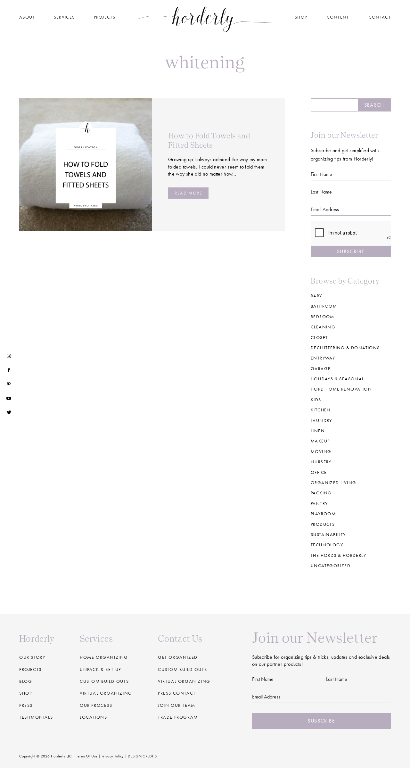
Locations (93, 717)
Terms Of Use (87, 756)
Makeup (320, 441)
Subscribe (351, 251)
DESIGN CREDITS (142, 756)
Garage (321, 368)
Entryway (323, 358)
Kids (316, 399)
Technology (327, 545)
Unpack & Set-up (100, 669)
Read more (188, 193)
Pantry (319, 503)
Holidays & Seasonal (337, 379)
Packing (321, 493)
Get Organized (178, 657)
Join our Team (176, 705)
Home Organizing (104, 657)
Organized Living (333, 482)
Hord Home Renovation (341, 389)
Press (26, 705)
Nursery (321, 462)
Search (374, 105)
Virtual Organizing (106, 693)
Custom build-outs (104, 681)
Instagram (8, 356)
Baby (316, 296)
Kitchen (321, 410)
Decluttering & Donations (345, 348)
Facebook (8, 370)
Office (319, 472)
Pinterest (8, 384)
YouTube (8, 398)
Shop (301, 17)
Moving (321, 451)
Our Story (32, 657)
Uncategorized (330, 565)
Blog (25, 681)
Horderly (205, 19)
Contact (380, 17)
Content (338, 17)
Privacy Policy (113, 756)
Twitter (8, 412)
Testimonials (36, 717)
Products (323, 524)
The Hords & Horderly (338, 555)
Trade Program (178, 717)
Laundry (321, 420)
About (27, 17)
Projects (104, 17)
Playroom (323, 513)
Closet (319, 337)
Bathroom (324, 306)
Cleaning (323, 327)
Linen (318, 431)
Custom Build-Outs (182, 669)
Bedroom (322, 316)
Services (64, 17)
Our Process (96, 705)
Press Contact (177, 693)
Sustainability (328, 534)
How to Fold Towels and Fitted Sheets (209, 140)
